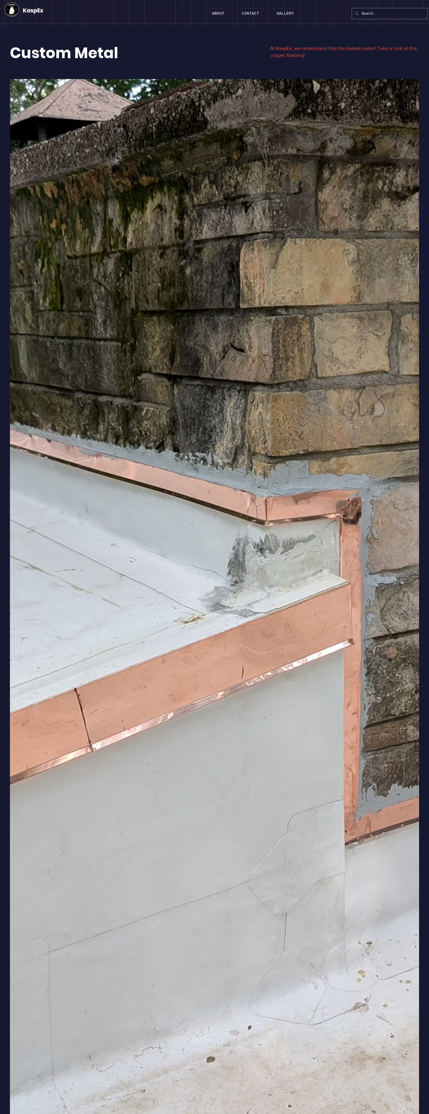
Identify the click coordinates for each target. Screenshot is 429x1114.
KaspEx (33, 10)
